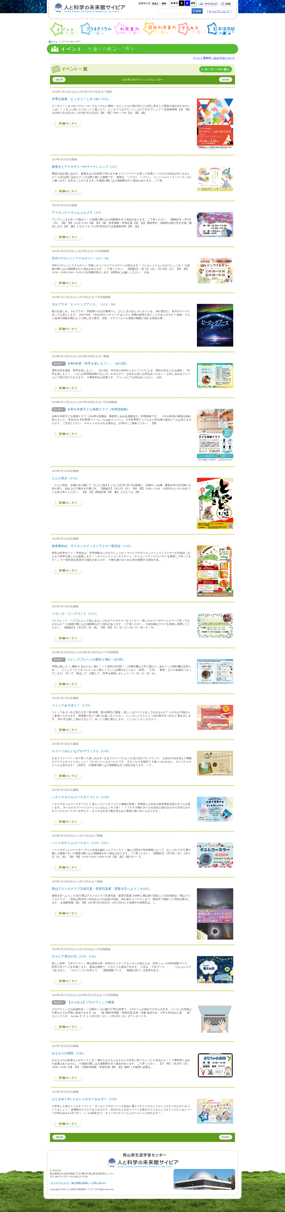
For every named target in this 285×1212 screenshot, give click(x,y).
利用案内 (128, 28)
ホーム (54, 41)
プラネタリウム (96, 29)
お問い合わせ (98, 1183)
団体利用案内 (159, 29)
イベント (64, 29)
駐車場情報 (221, 29)
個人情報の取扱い (80, 1183)
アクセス (192, 29)
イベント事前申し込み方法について (214, 58)
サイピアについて (219, 11)
